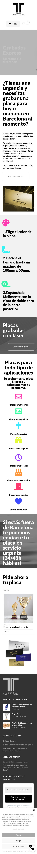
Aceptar (18, 835)
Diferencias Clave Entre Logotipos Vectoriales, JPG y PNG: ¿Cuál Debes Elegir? (15, 767)
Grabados (7, 625)
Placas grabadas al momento (16, 627)
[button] (34, 810)
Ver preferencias (18, 846)
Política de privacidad (18, 851)
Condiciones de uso (30, 851)
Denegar (18, 840)
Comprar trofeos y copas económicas (15, 762)
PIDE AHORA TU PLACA (15, 176)
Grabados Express (9, 741)
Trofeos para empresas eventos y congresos (18, 745)
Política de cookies (7, 851)
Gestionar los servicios (18, 829)
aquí (11, 161)
